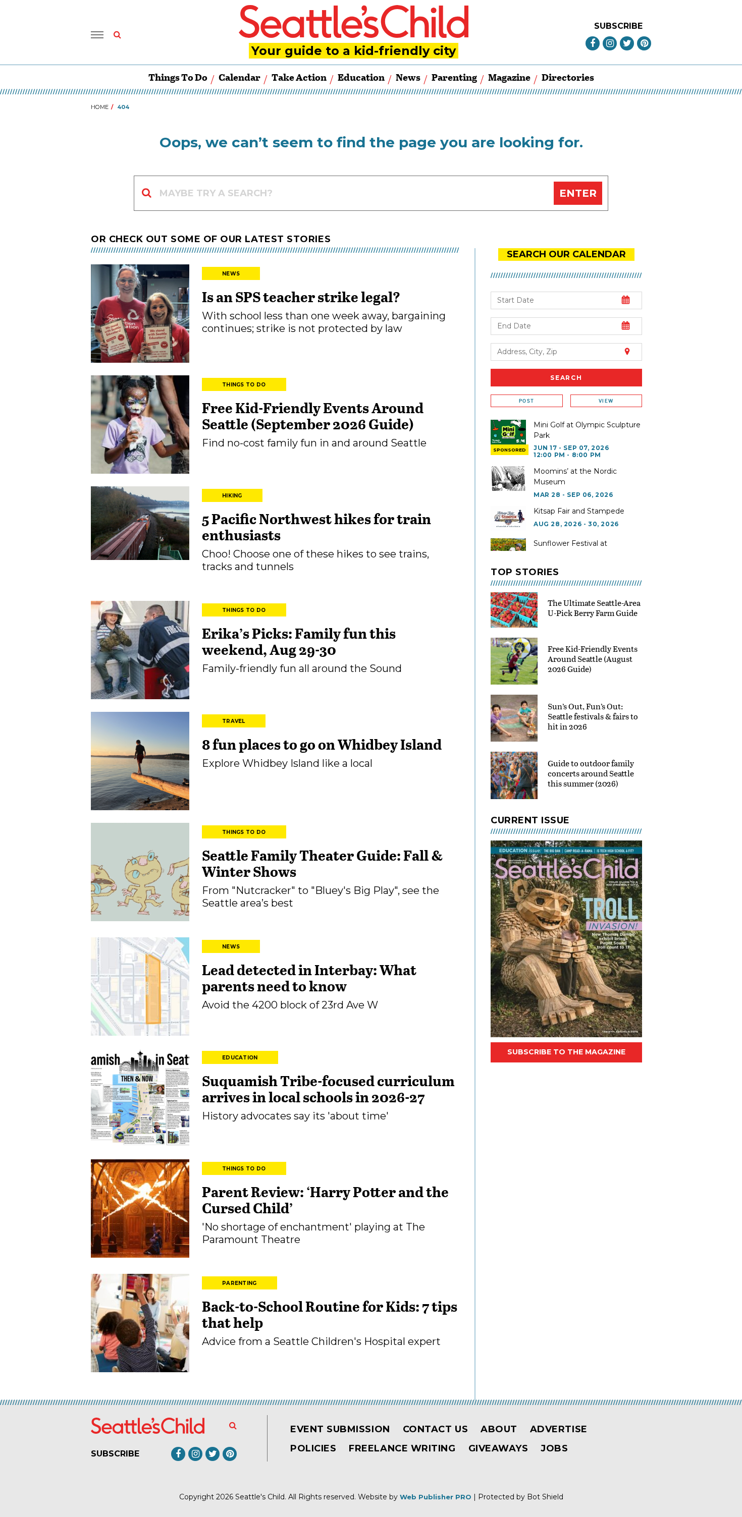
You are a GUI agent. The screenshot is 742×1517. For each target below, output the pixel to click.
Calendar (239, 77)
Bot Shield (545, 1496)
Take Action (299, 77)
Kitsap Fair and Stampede (579, 511)
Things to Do (177, 77)
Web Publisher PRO (435, 1497)
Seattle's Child (260, 1496)
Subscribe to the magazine (566, 1051)
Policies (313, 1448)
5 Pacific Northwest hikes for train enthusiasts (316, 527)
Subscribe (618, 26)
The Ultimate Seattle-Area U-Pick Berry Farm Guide (594, 608)
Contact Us (435, 1429)
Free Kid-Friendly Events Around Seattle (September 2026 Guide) (312, 416)
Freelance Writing (402, 1448)
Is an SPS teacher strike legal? (301, 297)
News (408, 77)
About (499, 1429)
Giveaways (498, 1448)
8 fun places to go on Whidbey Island (323, 744)
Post (526, 401)
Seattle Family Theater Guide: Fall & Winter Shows (322, 863)
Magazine (509, 77)
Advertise (559, 1429)
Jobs (554, 1448)
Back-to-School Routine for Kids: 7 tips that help (329, 1314)
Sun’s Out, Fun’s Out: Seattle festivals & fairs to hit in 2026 (593, 716)
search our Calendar (566, 254)
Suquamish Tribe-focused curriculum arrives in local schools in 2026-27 (328, 1089)
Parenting (454, 77)
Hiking (232, 495)
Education (361, 77)
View (606, 401)
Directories (568, 77)
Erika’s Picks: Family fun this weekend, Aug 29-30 (299, 641)
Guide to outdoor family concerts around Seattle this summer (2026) (591, 773)
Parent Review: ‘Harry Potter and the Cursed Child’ (325, 1200)
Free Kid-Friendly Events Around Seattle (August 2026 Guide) (593, 659)
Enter (578, 193)
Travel (233, 721)
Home (100, 106)
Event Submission (340, 1429)
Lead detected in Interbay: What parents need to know (309, 978)
